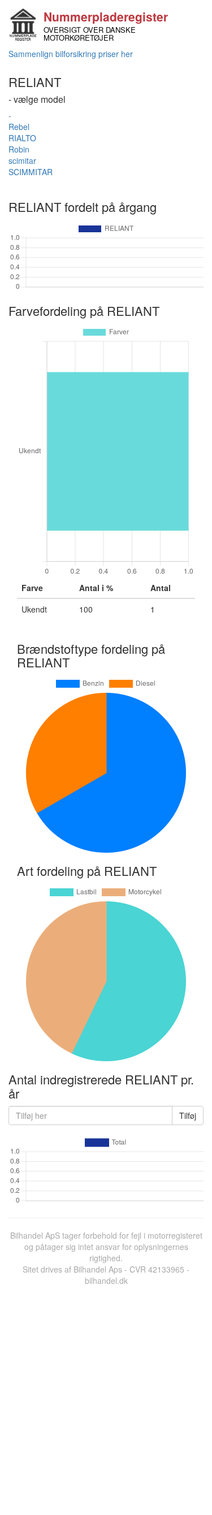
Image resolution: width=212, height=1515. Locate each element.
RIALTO (22, 138)
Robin (18, 149)
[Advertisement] (106, 1398)
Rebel (18, 126)
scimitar (22, 160)
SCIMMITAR (30, 171)
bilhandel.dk (106, 1280)
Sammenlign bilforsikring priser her (70, 53)
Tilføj (187, 1115)
